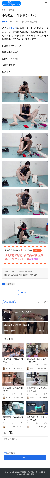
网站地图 (30, 474)
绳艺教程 (33, 22)
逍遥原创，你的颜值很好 (13, 418)
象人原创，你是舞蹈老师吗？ (13, 389)
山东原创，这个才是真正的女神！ (37, 360)
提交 (25, 457)
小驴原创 (13, 27)
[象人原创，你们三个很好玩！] (13, 350)
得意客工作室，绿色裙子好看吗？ (37, 418)
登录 (37, 250)
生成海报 (10, 302)
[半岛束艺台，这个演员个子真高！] (37, 379)
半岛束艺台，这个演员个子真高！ (37, 389)
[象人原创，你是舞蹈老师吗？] (13, 379)
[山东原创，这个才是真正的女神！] (37, 350)
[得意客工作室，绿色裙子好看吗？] (37, 408)
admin (4, 22)
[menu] (46, 3)
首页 (3, 10)
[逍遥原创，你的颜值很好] (13, 408)
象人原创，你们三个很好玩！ (13, 360)
